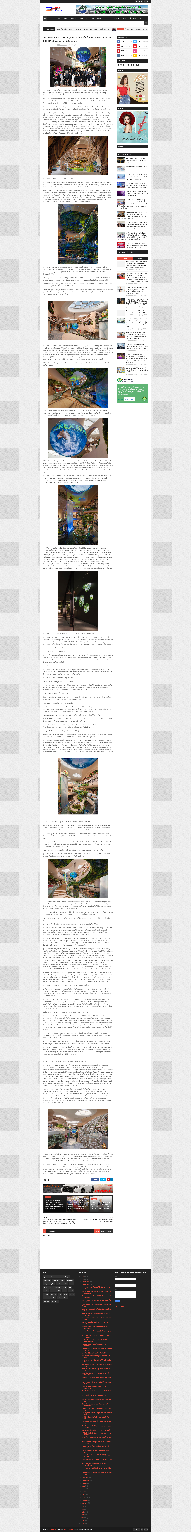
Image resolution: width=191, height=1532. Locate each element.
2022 (82, 1512)
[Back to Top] (147, 1529)
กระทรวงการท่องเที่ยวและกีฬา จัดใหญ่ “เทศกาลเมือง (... (96, 1288)
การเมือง (52, 18)
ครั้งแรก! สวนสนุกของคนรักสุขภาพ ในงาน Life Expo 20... (96, 1400)
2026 (82, 1276)
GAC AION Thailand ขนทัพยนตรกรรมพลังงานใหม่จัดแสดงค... (97, 1292)
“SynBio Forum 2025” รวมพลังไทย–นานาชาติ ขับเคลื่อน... (96, 1427)
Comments (140, 258)
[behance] (147, 1)
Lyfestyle (65, 1284)
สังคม (125, 18)
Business (53, 1277)
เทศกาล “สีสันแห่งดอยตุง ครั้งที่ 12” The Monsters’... (94, 1387)
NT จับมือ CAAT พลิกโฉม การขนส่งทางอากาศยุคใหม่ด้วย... (96, 1434)
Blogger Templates (68, 1529)
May (83, 1491)
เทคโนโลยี (83, 18)
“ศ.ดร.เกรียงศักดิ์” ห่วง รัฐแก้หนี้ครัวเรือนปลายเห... (96, 1451)
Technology (57, 1287)
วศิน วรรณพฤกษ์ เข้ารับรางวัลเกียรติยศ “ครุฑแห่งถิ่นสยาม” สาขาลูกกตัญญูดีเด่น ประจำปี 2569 (137, 370)
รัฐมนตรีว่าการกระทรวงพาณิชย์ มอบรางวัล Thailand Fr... (95, 1405)
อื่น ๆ (141, 18)
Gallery (62, 1280)
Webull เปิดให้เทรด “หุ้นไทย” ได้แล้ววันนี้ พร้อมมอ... (96, 1391)
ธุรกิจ (92, 18)
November (85, 1284)
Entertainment (47, 1280)
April (84, 1494)
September (86, 1480)
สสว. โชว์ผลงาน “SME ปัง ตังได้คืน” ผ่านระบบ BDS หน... (96, 1314)
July (83, 1486)
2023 (82, 1509)
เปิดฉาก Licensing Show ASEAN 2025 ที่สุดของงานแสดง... (96, 1456)
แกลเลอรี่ (71, 1291)
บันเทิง (99, 18)
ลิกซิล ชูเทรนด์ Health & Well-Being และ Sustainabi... (94, 1327)
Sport (50, 1287)
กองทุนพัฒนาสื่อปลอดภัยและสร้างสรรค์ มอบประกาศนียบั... (97, 1349)
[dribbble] (142, 1)
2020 (82, 1518)
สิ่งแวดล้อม (133, 18)
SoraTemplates (52, 1529)
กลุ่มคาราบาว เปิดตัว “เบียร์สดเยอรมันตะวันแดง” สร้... (97, 1409)
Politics (71, 1284)
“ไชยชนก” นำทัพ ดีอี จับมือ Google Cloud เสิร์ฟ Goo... (96, 1469)
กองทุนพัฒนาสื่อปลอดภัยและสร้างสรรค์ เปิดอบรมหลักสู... (97, 1473)
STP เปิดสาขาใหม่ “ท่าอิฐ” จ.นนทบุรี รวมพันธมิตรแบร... (96, 1336)
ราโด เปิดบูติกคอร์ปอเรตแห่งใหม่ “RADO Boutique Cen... (94, 1464)
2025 (82, 1279)
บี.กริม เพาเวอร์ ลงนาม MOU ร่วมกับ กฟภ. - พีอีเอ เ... (97, 1460)
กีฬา (59, 18)
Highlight (129, 29)
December (85, 1282)
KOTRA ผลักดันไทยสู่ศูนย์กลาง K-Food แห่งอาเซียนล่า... (95, 1323)
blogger (97, 1231)
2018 (82, 1523)
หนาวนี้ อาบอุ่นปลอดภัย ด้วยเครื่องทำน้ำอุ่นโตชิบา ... (96, 1438)
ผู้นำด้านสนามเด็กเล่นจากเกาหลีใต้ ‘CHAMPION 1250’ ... (96, 1305)
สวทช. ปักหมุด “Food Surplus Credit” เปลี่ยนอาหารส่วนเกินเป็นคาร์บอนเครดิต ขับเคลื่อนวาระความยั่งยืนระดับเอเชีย (137, 346)
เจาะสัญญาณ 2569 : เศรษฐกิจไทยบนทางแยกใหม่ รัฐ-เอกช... (97, 1413)
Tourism (64, 1287)
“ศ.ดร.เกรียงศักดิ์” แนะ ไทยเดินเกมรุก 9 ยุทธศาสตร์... (94, 1345)
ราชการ (107, 18)
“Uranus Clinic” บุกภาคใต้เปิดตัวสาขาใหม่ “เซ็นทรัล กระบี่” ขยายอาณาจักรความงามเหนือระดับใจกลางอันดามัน (85, 29)
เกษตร (66, 18)
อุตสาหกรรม (55, 1301)
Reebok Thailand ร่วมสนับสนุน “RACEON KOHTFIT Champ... (94, 1340)
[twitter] (139, 1)
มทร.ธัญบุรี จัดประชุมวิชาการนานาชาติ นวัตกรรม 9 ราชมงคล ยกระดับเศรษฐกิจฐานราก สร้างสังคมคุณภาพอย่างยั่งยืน (137, 185)
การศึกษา (53, 1291)
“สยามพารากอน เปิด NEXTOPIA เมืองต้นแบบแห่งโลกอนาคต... (96, 1296)
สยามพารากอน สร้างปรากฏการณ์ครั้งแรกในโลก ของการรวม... (97, 1301)
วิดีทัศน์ (60, 1298)
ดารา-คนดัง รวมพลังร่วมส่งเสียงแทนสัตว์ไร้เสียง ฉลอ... (97, 1365)
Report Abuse (119, 1306)
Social (45, 1287)
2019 (82, 1520)
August (84, 1483)
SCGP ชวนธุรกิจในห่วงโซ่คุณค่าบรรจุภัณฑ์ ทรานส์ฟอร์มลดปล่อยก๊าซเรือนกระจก (136, 160)
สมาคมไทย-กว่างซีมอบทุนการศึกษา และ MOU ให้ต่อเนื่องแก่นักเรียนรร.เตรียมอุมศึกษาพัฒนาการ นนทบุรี (137, 245)
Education (60, 1277)
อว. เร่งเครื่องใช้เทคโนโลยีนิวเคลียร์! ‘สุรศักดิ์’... (96, 1430)
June (84, 1489)
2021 (82, 1515)
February (85, 1500)
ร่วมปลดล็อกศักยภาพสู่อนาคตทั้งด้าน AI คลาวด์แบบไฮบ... (96, 1442)
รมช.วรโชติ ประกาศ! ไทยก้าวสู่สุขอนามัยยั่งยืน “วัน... (96, 1378)
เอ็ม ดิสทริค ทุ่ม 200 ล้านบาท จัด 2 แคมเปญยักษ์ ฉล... (96, 1332)
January (85, 1503)
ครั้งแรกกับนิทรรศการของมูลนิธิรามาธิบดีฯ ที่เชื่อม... (96, 1356)
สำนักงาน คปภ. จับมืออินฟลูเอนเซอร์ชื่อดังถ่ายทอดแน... (96, 1369)
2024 (82, 1506)
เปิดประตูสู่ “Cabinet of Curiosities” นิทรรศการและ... (96, 1396)
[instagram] (145, 1)
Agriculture (46, 1277)
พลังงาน (72, 1294)
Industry (59, 1284)
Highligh (46, 1284)
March (84, 1497)
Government (70, 1280)
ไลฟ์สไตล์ (116, 18)
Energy (67, 1277)
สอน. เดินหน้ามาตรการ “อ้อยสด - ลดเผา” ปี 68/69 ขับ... (95, 1374)
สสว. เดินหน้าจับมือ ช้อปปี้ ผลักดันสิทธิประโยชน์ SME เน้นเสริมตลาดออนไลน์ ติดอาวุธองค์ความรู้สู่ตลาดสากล (136, 177)
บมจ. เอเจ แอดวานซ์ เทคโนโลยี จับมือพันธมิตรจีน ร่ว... (96, 1310)
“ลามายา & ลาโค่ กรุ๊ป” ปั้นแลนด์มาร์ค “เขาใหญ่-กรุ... (97, 1422)
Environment (56, 1280)
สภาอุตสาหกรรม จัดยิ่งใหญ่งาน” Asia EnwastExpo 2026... (97, 1361)
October (85, 1477)
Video (70, 1287)
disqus (103, 1231)
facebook (109, 1231)
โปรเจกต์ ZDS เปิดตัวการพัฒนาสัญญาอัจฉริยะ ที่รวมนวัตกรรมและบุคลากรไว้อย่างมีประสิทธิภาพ (137, 193)
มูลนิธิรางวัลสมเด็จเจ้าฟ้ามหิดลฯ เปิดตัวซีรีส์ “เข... (95, 1418)
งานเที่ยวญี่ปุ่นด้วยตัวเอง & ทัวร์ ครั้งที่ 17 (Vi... (95, 1353)
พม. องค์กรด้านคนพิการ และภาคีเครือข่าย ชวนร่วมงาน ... (96, 1318)
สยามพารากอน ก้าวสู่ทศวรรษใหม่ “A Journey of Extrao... (96, 1383)
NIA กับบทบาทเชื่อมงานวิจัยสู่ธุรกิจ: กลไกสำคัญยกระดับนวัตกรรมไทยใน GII (137, 312)
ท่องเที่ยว (74, 18)
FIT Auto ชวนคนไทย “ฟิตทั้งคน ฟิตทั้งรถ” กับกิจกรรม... (95, 1447)
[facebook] (136, 1)
